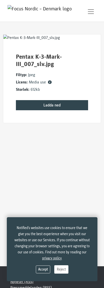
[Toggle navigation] (91, 11)
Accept (43, 269)
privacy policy (52, 258)
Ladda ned (52, 105)
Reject (61, 269)
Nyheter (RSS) (22, 281)
